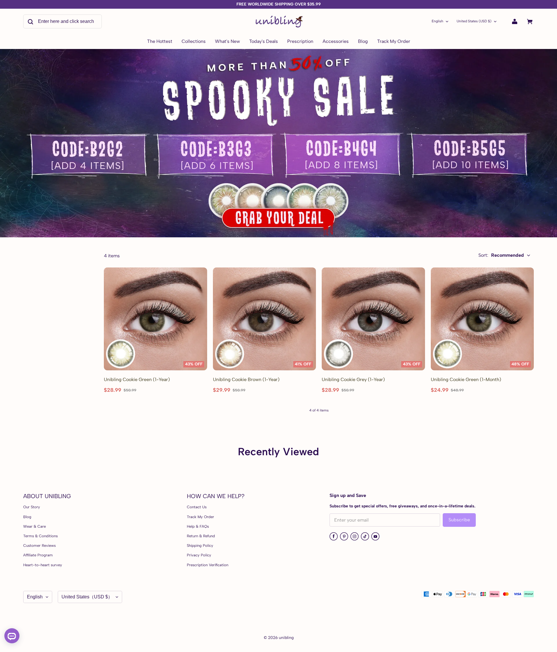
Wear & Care (34, 526)
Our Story (31, 507)
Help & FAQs (198, 526)
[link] (194, 41)
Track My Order (200, 517)
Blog (27, 517)
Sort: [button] (501, 255)
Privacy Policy (199, 555)
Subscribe (459, 519)
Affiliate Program (38, 555)
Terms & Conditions (40, 536)
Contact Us (197, 507)
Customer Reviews (39, 545)
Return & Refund (201, 536)
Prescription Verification (207, 565)
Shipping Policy (200, 545)
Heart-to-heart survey (42, 565)
